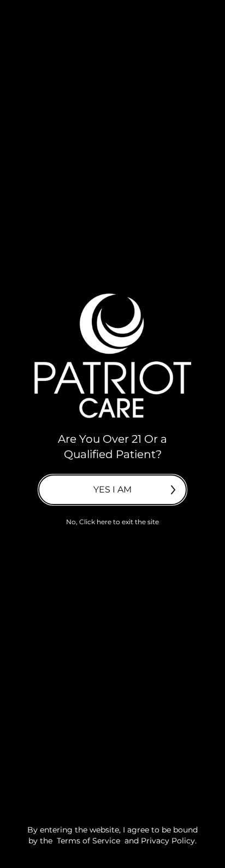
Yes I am (112, 489)
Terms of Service (88, 841)
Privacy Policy (168, 841)
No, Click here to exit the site (112, 522)
